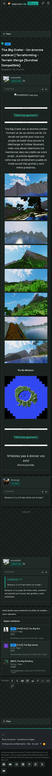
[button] (4, 3)
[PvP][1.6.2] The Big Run (28, 628)
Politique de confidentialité (13, 744)
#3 (46, 572)
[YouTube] (3, 770)
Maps (20, 631)
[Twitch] (35, 764)
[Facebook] (3, 764)
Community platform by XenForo (23, 752)
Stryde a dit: (13, 579)
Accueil (35, 744)
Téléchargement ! (26, 115)
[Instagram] (16, 764)
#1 (46, 89)
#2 (46, 492)
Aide (29, 744)
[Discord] (10, 764)
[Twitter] (42, 764)
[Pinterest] (29, 764)
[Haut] (40, 744)
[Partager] (42, 89)
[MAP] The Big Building (21, 661)
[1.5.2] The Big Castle (27, 645)
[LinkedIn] (23, 764)
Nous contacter (9, 739)
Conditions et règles (25, 739)
